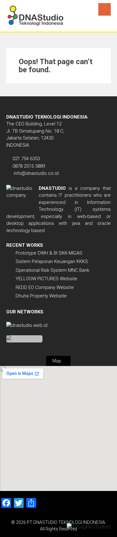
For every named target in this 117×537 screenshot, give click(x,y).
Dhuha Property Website (41, 296)
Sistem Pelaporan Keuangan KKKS (52, 261)
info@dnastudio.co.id (36, 173)
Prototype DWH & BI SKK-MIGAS (49, 253)
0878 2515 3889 (28, 166)
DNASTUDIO (52, 188)
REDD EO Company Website (45, 287)
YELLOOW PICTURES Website (46, 278)
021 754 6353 (26, 158)
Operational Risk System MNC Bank (52, 270)
